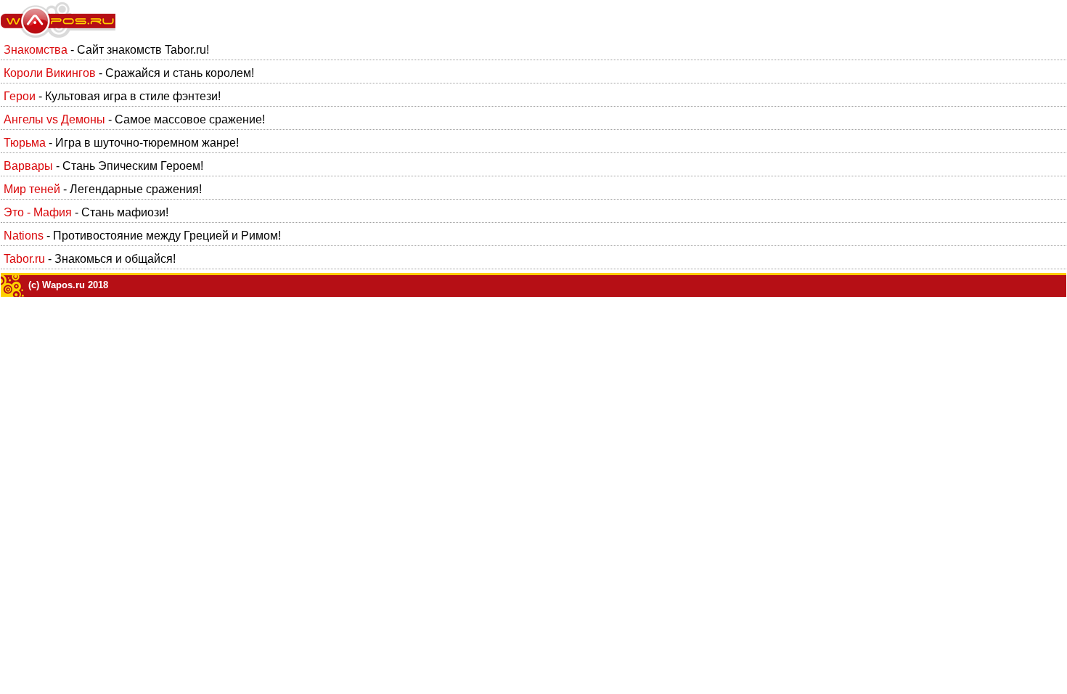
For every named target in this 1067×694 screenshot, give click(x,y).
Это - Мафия (38, 212)
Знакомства (36, 50)
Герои (20, 96)
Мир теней (32, 189)
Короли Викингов (50, 73)
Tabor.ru (24, 259)
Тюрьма (25, 142)
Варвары (28, 166)
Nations (24, 235)
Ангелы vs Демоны (54, 119)
